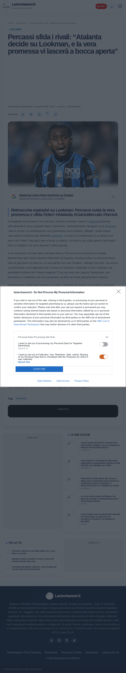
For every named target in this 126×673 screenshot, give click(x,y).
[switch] (103, 344)
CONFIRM (39, 369)
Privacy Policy (81, 380)
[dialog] (63, 336)
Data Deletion (44, 380)
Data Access (63, 380)
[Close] (119, 292)
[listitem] (63, 337)
